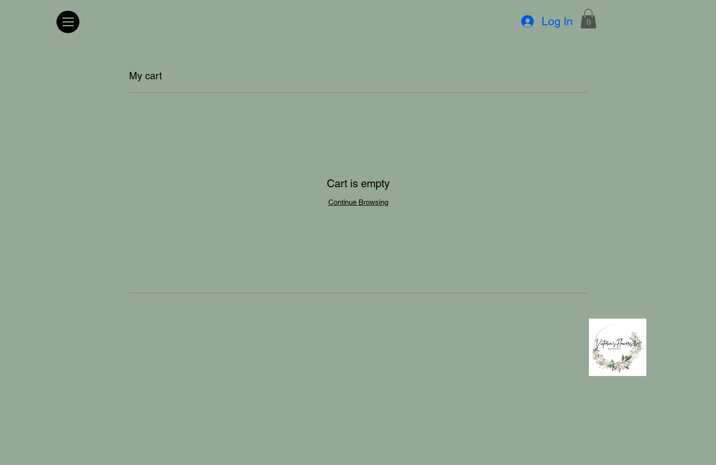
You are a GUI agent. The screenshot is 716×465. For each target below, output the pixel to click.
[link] (588, 19)
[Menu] (68, 22)
